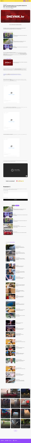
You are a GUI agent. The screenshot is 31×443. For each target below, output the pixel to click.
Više (15, 430)
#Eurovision (16, 74)
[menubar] (29, 1)
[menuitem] (29, 1)
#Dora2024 (13, 74)
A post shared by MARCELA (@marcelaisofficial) (11, 129)
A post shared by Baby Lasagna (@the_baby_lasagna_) (11, 102)
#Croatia (11, 74)
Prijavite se (15, 199)
